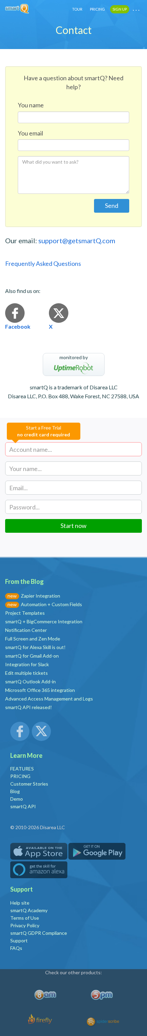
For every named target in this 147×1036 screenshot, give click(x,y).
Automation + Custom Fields (51, 604)
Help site (19, 903)
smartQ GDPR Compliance (38, 933)
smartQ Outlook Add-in (30, 681)
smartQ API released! (28, 707)
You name (31, 105)
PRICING (97, 9)
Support (19, 940)
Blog (15, 791)
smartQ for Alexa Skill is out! (35, 647)
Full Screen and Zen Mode (32, 638)
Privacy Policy (24, 925)
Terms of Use (24, 918)
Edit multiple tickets (26, 673)
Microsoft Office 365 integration (40, 690)
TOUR (77, 9)
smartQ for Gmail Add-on (32, 656)
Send (111, 205)
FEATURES (22, 769)
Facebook (17, 326)
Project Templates (25, 613)
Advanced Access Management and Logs (49, 699)
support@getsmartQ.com (76, 240)
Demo (16, 799)
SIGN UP (119, 9)
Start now (73, 525)
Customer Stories (29, 784)
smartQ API (23, 806)
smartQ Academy (29, 910)
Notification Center (26, 630)
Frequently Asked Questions (43, 263)
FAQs (16, 948)
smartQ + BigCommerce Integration (43, 621)
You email (30, 133)
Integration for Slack (27, 664)
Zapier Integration (40, 596)
